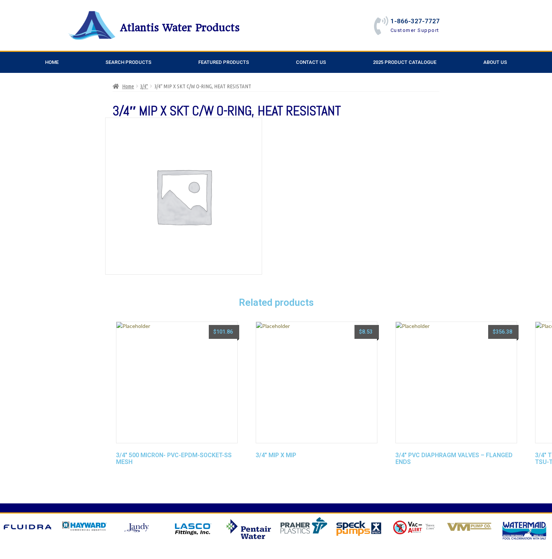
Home (52, 62)
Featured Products (223, 62)
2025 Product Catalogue (404, 62)
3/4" (144, 86)
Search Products (128, 62)
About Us (495, 62)
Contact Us (311, 62)
